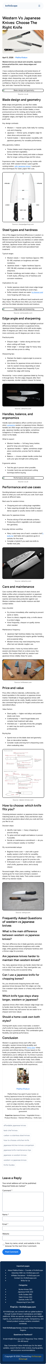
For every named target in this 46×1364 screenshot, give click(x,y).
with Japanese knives (23, 166)
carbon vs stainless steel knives (17, 1135)
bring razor (31, 1047)
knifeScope (11, 5)
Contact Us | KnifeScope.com (25, 1278)
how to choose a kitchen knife (16, 1140)
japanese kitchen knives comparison (19, 1145)
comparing (11, 425)
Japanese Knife (23, 1292)
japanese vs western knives (15, 1155)
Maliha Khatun (21, 57)
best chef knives (10, 1130)
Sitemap (23, 1359)
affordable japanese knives (15, 1125)
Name (5, 1214)
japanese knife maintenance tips (17, 1150)
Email (5, 1224)
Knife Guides (9, 1165)
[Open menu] (39, 5)
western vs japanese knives (15, 1160)
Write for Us (25, 1281)
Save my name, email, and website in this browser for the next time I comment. (22, 1244)
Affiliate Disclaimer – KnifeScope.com (25, 1275)
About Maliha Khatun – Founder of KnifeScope (25, 1270)
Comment (7, 1190)
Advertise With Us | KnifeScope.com (25, 1273)
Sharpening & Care (24, 1302)
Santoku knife (24, 1299)
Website (5, 1234)
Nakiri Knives (23, 1297)
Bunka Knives (24, 1289)
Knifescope (36, 1356)
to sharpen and (37, 292)
